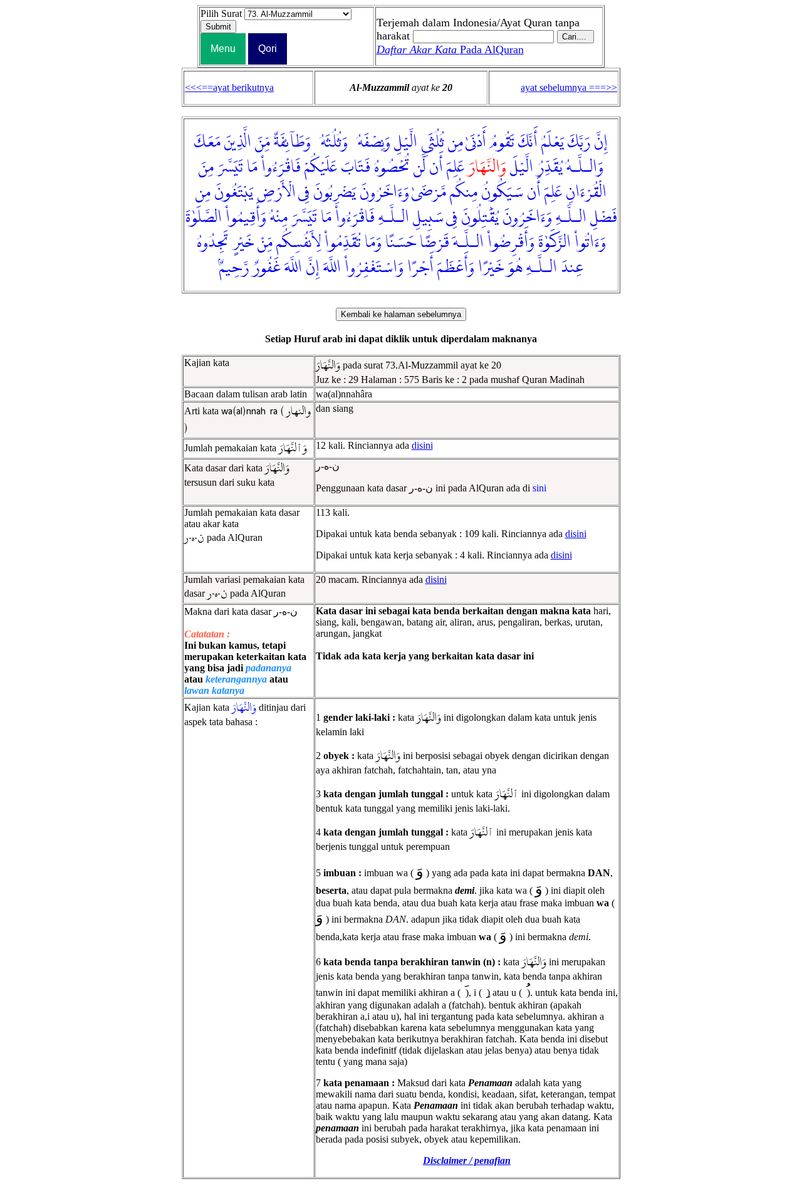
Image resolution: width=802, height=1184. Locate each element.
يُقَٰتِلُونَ (480, 217)
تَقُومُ (502, 142)
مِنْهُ (279, 217)
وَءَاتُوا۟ (590, 242)
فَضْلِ (603, 217)
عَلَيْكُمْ (321, 167)
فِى (304, 192)
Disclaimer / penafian (467, 1160)
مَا (252, 167)
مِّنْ (265, 242)
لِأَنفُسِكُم (298, 242)
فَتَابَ (355, 167)
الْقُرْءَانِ (586, 192)
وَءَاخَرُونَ (384, 192)
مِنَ (206, 167)
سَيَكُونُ (502, 192)
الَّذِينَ (237, 142)
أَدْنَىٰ (476, 142)
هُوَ (515, 267)
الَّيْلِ (405, 142)
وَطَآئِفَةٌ (292, 142)
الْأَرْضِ (276, 192)
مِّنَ (262, 142)
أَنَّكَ (528, 142)
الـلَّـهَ (468, 242)
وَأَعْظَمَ (455, 267)
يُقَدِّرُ (550, 167)
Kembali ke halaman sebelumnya (401, 314)
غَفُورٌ (267, 267)
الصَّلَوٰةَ (203, 217)
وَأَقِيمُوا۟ (246, 217)
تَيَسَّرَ (230, 167)
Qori (267, 48)
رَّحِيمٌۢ (234, 267)
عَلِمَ (455, 167)
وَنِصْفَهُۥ (371, 142)
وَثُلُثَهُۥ (331, 142)
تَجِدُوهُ (213, 242)
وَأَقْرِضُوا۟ (510, 242)
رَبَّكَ (579, 142)
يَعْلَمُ (552, 142)
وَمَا (373, 242)
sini (539, 488)
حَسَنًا (400, 242)
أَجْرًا (420, 267)
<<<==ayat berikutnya (229, 87)
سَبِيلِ (428, 217)
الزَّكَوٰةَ (554, 242)
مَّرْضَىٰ (429, 192)
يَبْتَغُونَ (233, 192)
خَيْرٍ (243, 242)
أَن (436, 167)
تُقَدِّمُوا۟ (343, 242)
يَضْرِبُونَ (334, 192)
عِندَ (572, 267)
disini (422, 445)
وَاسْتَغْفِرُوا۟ (374, 267)
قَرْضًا (434, 242)
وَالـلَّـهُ (584, 167)
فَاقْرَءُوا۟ (281, 167)
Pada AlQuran (450, 49)
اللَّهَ (332, 267)
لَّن (419, 167)
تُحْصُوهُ (392, 167)
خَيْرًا (491, 267)
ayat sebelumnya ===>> (569, 87)
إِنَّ (601, 142)
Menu (223, 48)
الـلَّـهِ (571, 217)
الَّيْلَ (521, 167)
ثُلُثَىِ (432, 142)
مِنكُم (463, 192)
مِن (455, 142)
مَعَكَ (207, 142)
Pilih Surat (221, 13)
